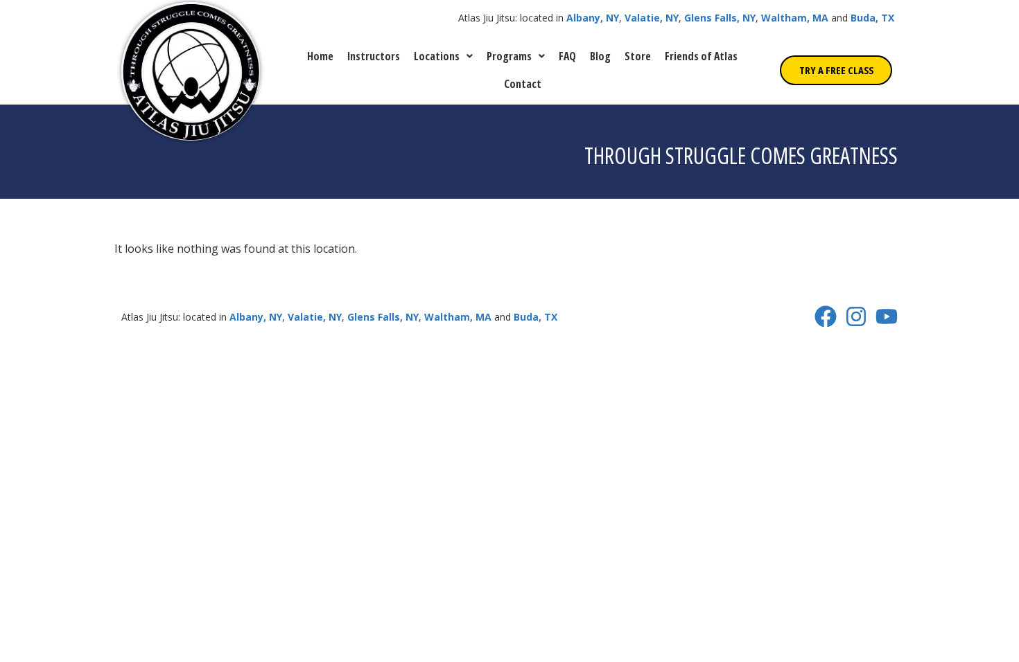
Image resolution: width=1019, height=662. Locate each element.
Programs (509, 56)
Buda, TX (872, 17)
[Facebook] (826, 316)
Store (638, 56)
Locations (437, 56)
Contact (522, 83)
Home (320, 56)
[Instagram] (856, 316)
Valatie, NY (652, 17)
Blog (600, 56)
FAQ (567, 56)
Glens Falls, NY (720, 17)
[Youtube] (887, 316)
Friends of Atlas (701, 56)
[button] (443, 56)
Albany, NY (592, 17)
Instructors (373, 56)
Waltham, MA (794, 17)
